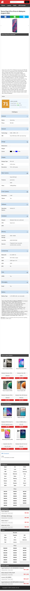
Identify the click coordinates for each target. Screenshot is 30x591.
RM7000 (15, 505)
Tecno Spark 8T (5, 511)
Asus (5, 469)
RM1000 (5, 491)
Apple (5, 466)
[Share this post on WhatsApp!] (15, 17)
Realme (24, 469)
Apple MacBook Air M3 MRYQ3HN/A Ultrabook (12, 582)
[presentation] (28, 26)
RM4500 (15, 491)
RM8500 (24, 498)
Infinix (5, 483)
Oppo (15, 485)
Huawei (5, 480)
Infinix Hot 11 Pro (5, 525)
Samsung (25, 471)
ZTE (25, 485)
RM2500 (5, 498)
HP (15, 537)
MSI (24, 535)
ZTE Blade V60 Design (6, 516)
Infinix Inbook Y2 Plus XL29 (8, 572)
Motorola (15, 473)
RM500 (3, 96)
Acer (5, 535)
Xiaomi (24, 483)
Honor (5, 478)
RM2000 (5, 496)
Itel (15, 466)
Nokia (15, 476)
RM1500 (5, 493)
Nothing (15, 478)
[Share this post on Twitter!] (24, 17)
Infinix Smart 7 (4, 520)
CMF (5, 471)
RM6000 (15, 500)
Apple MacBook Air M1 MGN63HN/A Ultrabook (12, 568)
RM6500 (15, 503)
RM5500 (15, 498)
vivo (25, 480)
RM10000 (5, 548)
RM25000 (5, 562)
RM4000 (5, 505)
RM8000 (24, 496)
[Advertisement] (15, 53)
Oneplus (15, 483)
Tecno (24, 478)
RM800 (24, 493)
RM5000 (15, 496)
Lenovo (15, 471)
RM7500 (24, 491)
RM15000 (5, 552)
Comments (6, 453)
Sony (25, 473)
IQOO (5, 485)
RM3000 (5, 500)
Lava (15, 469)
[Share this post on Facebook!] (5, 17)
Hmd (5, 476)
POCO (24, 466)
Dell (5, 542)
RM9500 (24, 503)
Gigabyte (15, 535)
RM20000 (5, 557)
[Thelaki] (1, 2)
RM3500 (5, 503)
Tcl (24, 476)
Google (5, 473)
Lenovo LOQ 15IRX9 (6, 577)
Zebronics (24, 539)
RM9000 (24, 500)
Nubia (15, 480)
